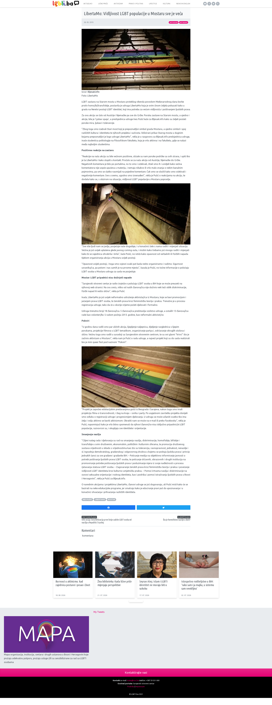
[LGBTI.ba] (65, 3)
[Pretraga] (218, 4)
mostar (111, 499)
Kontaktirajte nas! (136, 672)
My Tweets (99, 612)
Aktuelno (183, 22)
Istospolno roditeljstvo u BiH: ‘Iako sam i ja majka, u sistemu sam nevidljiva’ (197, 585)
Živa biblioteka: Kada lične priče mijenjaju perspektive (114, 583)
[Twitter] (213, 4)
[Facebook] (209, 4)
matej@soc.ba (133, 680)
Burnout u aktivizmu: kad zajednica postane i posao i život (73, 583)
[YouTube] (205, 4)
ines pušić (87, 499)
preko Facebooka (167, 420)
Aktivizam (174, 22)
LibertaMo (100, 499)
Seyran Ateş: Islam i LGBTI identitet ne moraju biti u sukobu (153, 585)
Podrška (130, 686)
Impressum (140, 686)
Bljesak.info (93, 92)
